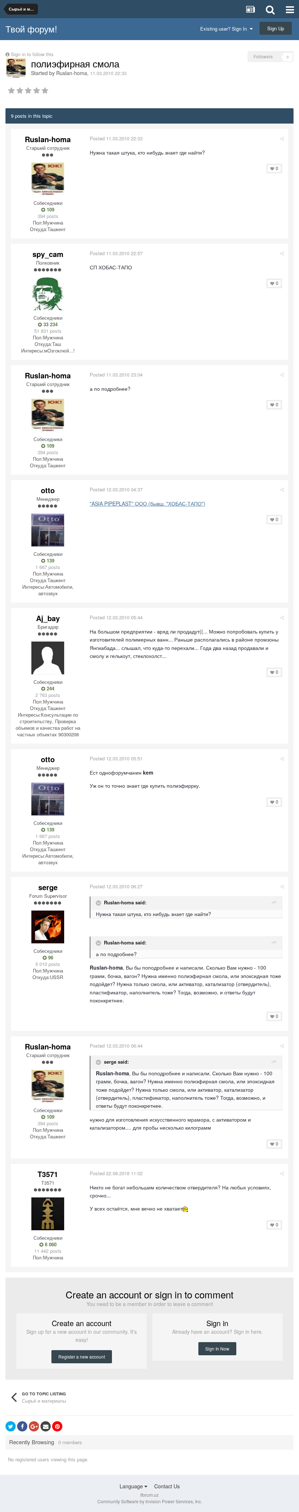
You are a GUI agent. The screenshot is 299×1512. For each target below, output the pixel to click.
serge (48, 887)
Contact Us (167, 1486)
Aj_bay (48, 618)
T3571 (48, 1174)
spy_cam (47, 254)
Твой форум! (31, 28)
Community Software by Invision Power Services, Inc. (149, 1501)
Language (132, 1486)
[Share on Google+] (34, 1426)
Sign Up (275, 28)
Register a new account (81, 1356)
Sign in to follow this (32, 54)
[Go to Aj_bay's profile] (47, 658)
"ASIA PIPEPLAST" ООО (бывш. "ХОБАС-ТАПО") (147, 503)
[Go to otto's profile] (47, 530)
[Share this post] (282, 138)
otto (48, 490)
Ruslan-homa (71, 73)
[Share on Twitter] (10, 1426)
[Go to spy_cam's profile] (47, 293)
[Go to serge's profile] (47, 927)
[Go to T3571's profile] (47, 1213)
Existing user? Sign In (225, 28)
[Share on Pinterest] (57, 1426)
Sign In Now (217, 1348)
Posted (116, 138)
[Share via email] (45, 1426)
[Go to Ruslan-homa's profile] (16, 68)
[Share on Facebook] (22, 1426)
